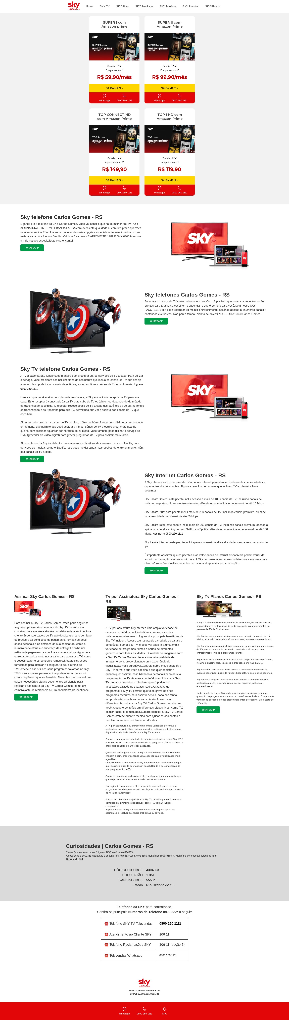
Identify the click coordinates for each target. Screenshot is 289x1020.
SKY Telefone (168, 6)
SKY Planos (212, 6)
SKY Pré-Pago (144, 6)
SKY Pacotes (191, 6)
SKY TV (105, 6)
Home (89, 6)
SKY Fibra (122, 6)
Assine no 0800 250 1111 (168, 533)
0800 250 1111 (168, 955)
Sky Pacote (151, 499)
